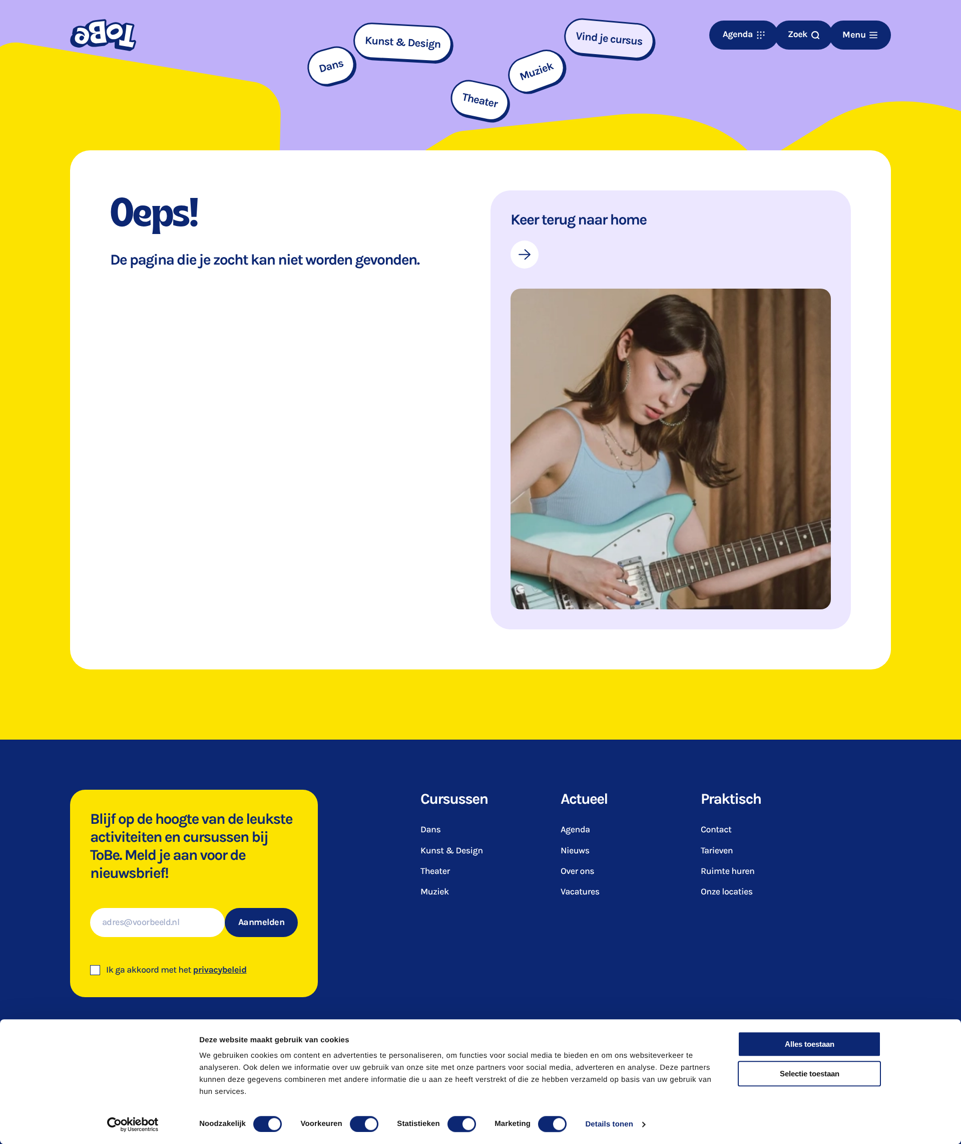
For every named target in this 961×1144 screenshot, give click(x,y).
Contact (716, 830)
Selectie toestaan (809, 1073)
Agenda (575, 830)
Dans (430, 830)
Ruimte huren (727, 871)
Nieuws (575, 851)
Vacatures (580, 892)
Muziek (434, 892)
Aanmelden (261, 922)
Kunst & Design (451, 851)
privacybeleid (220, 970)
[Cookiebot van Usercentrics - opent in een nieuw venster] (133, 1124)
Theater (435, 871)
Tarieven (717, 851)
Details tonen (609, 1124)
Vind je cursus (609, 38)
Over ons (577, 871)
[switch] (364, 1124)
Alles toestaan (809, 1044)
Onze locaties (727, 892)
